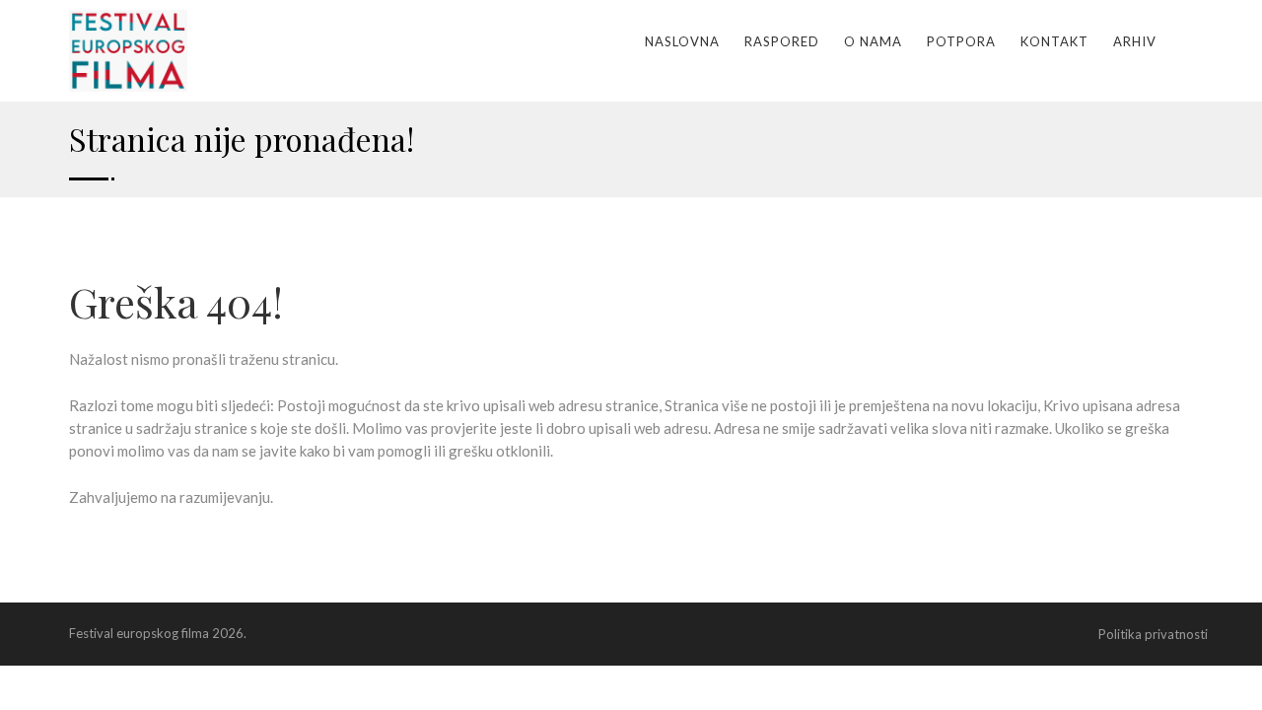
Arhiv (1135, 41)
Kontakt (1054, 41)
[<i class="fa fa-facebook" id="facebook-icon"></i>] (1187, 41)
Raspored (781, 41)
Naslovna (682, 41)
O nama (873, 41)
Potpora (961, 41)
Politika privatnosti (1153, 634)
